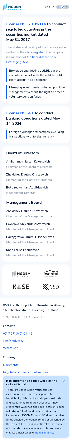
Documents (11, 365)
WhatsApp (10, 348)
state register (34, 52)
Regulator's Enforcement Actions (25, 372)
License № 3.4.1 (20, 113)
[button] (62, 7)
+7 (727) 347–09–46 (18, 334)
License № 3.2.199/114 (26, 24)
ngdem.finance (44, 432)
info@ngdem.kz (13, 341)
